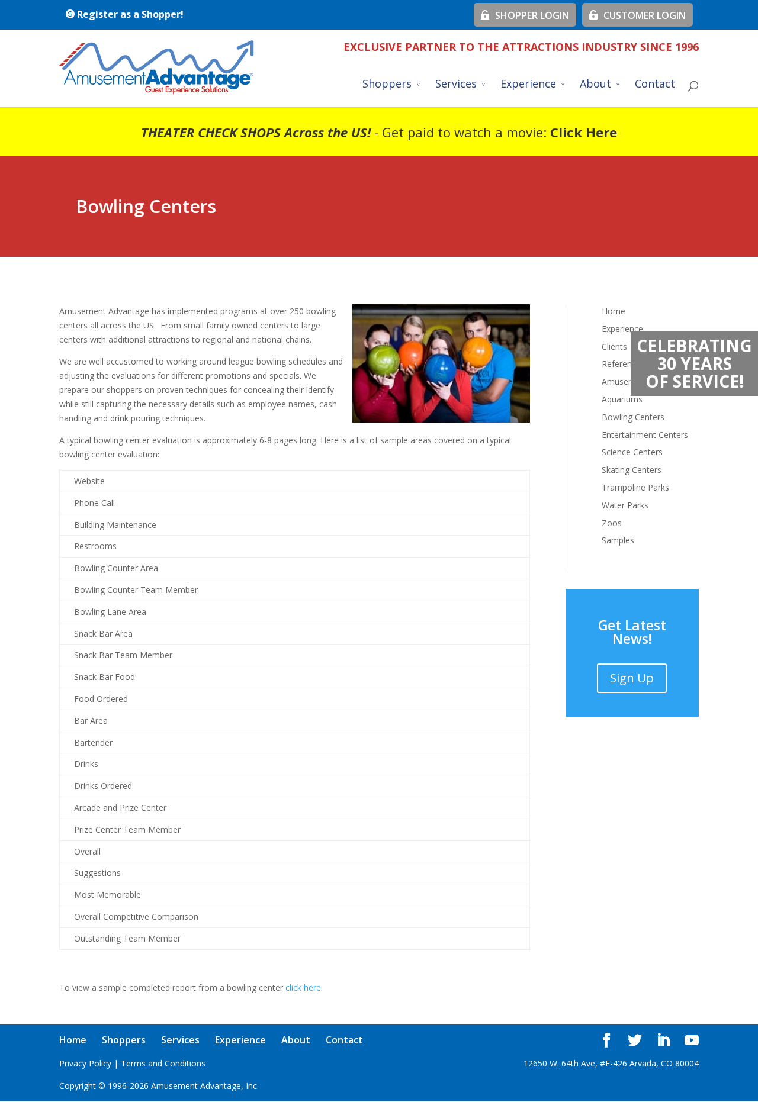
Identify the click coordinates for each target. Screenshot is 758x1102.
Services (456, 85)
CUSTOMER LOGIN (642, 15)
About (595, 85)
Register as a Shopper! (129, 14)
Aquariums (622, 399)
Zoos (612, 523)
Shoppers (387, 85)
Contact (655, 85)
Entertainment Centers (645, 434)
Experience (528, 85)
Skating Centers (631, 469)
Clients (614, 346)
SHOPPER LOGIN (529, 15)
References (623, 363)
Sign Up (632, 678)
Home (613, 311)
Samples (618, 540)
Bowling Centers (633, 417)
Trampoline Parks (635, 487)
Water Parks (625, 505)
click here (303, 987)
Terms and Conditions (163, 1063)
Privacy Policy (85, 1063)
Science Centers (632, 451)
